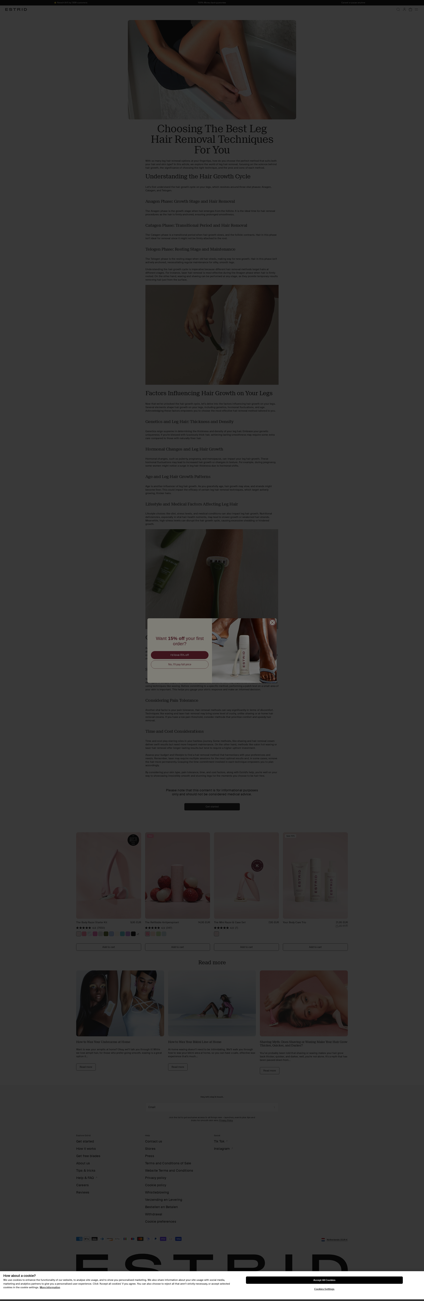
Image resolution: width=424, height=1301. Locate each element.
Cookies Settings (324, 1289)
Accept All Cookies (324, 1280)
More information (50, 1287)
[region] (212, 1285)
